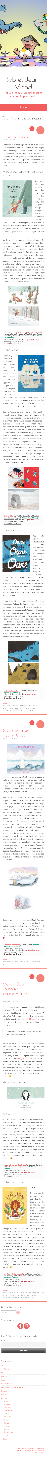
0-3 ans (6, 1369)
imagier (33, 962)
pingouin (14, 1297)
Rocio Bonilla (28, 710)
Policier (6, 1426)
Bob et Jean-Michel (23, 83)
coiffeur (24, 1293)
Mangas (4, 1391)
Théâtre (4, 1439)
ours (29, 708)
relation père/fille (16, 710)
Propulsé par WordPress (26, 1448)
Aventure (7, 1404)
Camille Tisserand (25, 706)
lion (19, 1295)
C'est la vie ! (8, 1408)
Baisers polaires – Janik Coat (15, 732)
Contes (3, 1380)
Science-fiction (9, 1432)
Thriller (6, 1435)
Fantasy (6, 1414)
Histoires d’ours (15, 136)
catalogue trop (24, 1058)
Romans (4, 1398)
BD (2, 1373)
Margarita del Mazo (14, 708)
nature (24, 708)
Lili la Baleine (12, 1295)
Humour (7, 1423)
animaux (10, 1293)
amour (21, 962)
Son (40, 130)
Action (6, 1401)
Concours (4, 1376)
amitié (5, 1293)
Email (3, 1340)
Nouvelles (4, 1395)
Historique (7, 1417)
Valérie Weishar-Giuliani (26, 1297)
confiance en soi (33, 1293)
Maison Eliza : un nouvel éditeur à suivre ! (16, 991)
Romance (7, 1429)
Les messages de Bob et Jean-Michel (14, 1387)
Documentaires (6, 1384)
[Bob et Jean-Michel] (23, 37)
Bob (14, 139)
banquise (15, 706)
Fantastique (8, 1411)
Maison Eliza (34, 1019)
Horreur (6, 1420)
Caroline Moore (39, 1453)
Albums (5, 704)
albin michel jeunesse (10, 962)
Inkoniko (28, 1451)
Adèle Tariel (7, 706)
